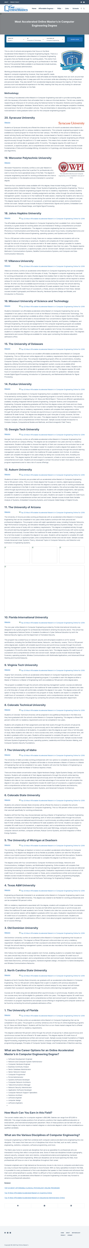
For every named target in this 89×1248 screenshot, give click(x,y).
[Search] (84, 8)
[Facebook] (81, 2)
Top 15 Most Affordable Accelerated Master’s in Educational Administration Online (34, 1198)
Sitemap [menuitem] (70, 1235)
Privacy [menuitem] (63, 1235)
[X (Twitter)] (44, 1206)
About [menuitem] (6, 2)
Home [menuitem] (34, 8)
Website (7, 122)
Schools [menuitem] (76, 8)
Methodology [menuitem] (76, 1232)
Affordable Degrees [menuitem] (46, 8)
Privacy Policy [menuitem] (14, 2)
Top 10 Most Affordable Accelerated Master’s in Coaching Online (28, 1193)
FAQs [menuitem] (59, 8)
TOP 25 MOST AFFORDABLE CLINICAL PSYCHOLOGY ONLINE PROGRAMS (32, 1188)
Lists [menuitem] (67, 8)
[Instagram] (84, 2)
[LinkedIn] (71, 1206)
